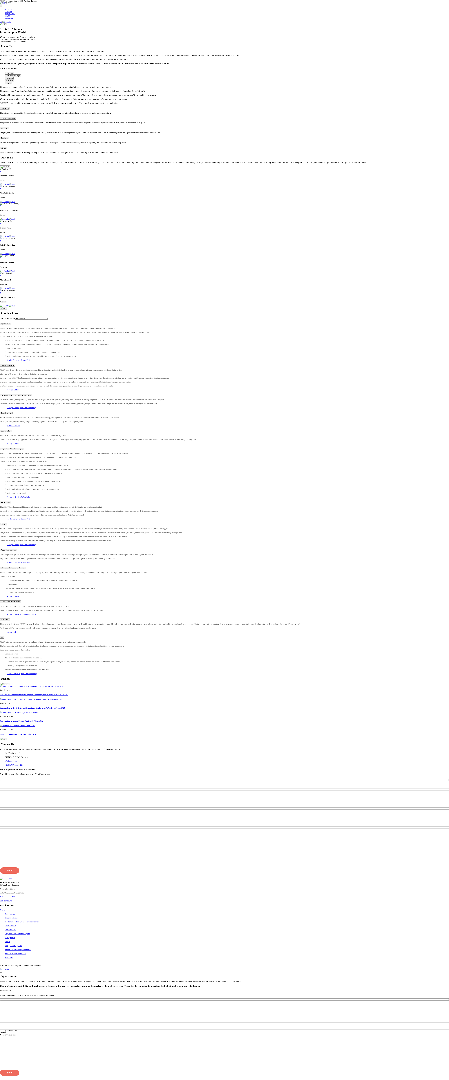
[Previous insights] (5, 684)
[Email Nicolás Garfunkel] (12, 202)
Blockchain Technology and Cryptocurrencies (16, 395)
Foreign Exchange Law (8, 550)
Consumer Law (6, 431)
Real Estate (5, 619)
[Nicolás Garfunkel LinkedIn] (4, 202)
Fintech (3, 524)
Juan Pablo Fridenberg (28, 408)
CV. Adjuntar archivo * (8, 1031)
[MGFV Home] (6, 879)
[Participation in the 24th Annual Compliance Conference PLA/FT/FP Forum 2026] (31, 699)
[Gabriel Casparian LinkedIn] (4, 254)
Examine (3, 1033)
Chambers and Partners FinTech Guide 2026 (18, 734)
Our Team (8, 12)
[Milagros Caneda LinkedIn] (4, 271)
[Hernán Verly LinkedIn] (4, 236)
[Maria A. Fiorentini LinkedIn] (4, 306)
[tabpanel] (224, 87)
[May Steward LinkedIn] (4, 288)
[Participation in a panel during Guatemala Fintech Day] (21, 712)
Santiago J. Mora (13, 390)
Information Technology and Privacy (13, 568)
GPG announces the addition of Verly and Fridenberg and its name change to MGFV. (34, 695)
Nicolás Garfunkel (13, 360)
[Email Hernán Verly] (12, 236)
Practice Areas (10, 14)
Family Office (5, 502)
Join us (2, 910)
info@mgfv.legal (11, 761)
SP (1, 22)
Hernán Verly (26, 360)
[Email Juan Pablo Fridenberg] (12, 219)
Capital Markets (6, 413)
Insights (7, 16)
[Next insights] (3, 739)
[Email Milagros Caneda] (12, 271)
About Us (8, 10)
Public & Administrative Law (10, 602)
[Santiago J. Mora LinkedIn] (4, 184)
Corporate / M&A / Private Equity (12, 449)
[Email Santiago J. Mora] (12, 184)
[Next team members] (3, 308)
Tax (2, 637)
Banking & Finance (7, 365)
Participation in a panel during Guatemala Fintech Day (22, 721)
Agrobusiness (5, 324)
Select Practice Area (7, 318)
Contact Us (9, 18)
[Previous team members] (5, 166)
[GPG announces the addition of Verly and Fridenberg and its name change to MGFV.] (32, 686)
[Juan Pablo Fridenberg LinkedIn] (4, 219)
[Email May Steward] (12, 288)
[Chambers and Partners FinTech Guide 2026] (17, 726)
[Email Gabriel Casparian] (12, 254)
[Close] (1, 972)
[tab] (9, 73)
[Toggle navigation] (1, 5)
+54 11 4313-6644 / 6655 (14, 765)
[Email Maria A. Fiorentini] (12, 306)
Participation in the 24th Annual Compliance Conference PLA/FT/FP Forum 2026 (32, 708)
